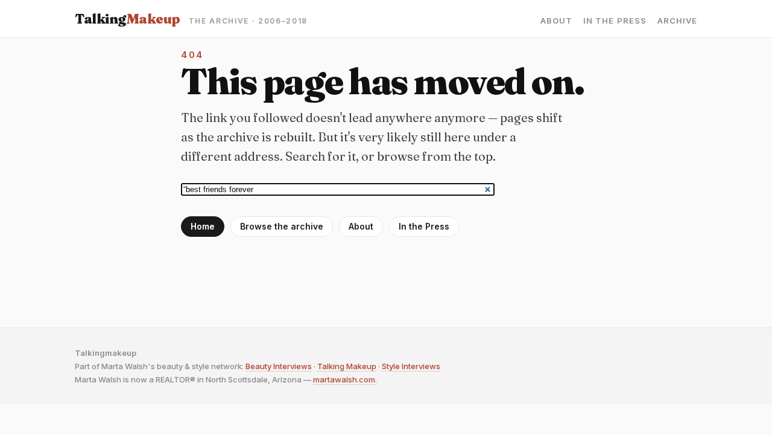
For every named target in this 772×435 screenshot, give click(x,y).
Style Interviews (411, 366)
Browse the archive (281, 226)
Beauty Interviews (278, 366)
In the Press (614, 21)
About (556, 21)
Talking (127, 18)
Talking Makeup (346, 366)
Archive (677, 21)
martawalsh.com (344, 379)
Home (203, 226)
